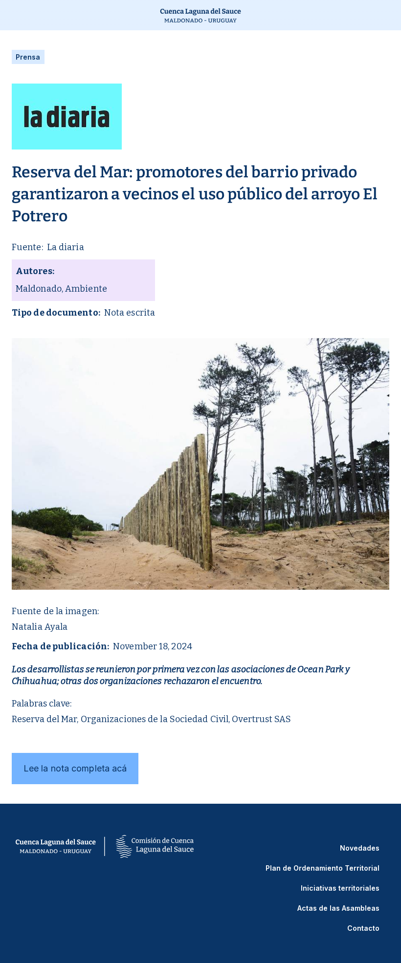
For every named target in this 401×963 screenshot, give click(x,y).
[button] (9, 15)
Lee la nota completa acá (75, 768)
